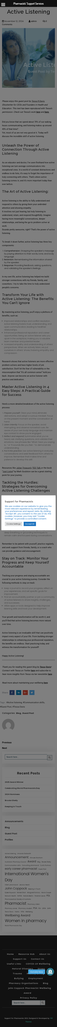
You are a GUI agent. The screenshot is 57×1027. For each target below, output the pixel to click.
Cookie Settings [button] (14, 524)
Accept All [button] (29, 524)
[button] (50, 971)
